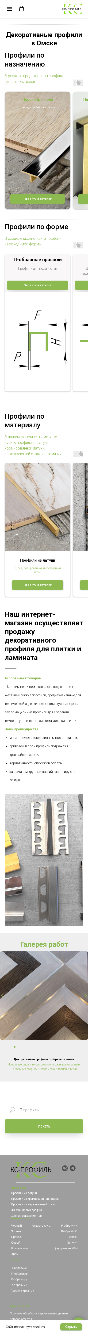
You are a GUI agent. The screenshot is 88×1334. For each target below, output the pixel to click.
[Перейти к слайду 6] (36, 1047)
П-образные (19, 1273)
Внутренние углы (65, 1248)
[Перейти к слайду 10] (53, 1047)
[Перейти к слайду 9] (48, 1047)
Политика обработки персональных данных (39, 1313)
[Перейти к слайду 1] (14, 1047)
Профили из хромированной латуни (35, 1198)
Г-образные (19, 1279)
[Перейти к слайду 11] (57, 1047)
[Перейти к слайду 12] (61, 1047)
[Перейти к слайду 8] (44, 1047)
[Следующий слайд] (85, 995)
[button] (21, 9)
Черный (16, 1225)
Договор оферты (21, 1319)
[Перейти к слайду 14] (69, 1047)
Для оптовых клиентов (26, 1215)
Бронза (16, 1237)
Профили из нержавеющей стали (33, 1204)
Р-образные (69, 1231)
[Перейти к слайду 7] (40, 1047)
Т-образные (19, 1268)
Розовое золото (21, 1248)
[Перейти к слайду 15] (74, 1047)
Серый (15, 1242)
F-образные (69, 1225)
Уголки (73, 1237)
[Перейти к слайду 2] (19, 1047)
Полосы (72, 1242)
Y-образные (19, 1285)
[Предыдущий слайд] (2, 995)
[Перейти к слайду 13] (65, 1047)
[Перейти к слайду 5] (31, 1047)
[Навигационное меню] (9, 9)
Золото (16, 1231)
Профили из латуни (24, 1193)
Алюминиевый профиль (27, 1210)
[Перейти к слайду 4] (27, 1047)
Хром (14, 1254)
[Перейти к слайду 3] (23, 1047)
